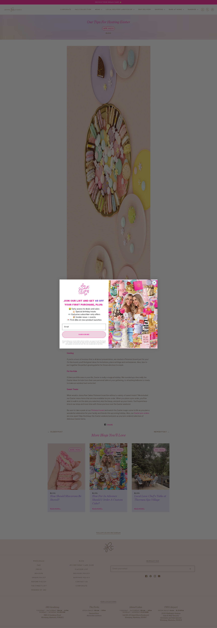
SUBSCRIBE (84, 334)
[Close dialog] (154, 282)
